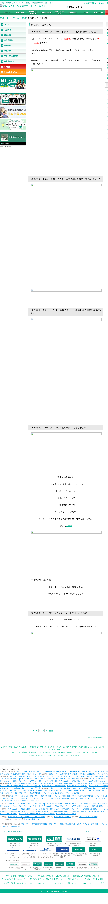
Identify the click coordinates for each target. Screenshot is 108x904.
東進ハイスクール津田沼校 (90, 811)
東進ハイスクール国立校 (81, 788)
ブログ (48, 749)
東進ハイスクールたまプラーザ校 (37, 798)
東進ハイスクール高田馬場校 (10, 774)
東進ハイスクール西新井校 (9, 779)
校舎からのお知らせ (64, 747)
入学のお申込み (92, 752)
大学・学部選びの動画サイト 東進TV (20, 876)
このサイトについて (43, 883)
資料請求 (82, 752)
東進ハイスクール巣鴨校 (67, 781)
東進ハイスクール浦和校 (16, 804)
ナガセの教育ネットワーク (12, 831)
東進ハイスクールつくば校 (17, 817)
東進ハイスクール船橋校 (8, 814)
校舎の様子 (52, 747)
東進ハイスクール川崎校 (57, 796)
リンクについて (58, 883)
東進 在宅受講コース (32, 819)
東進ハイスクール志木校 (8, 806)
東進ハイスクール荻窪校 (8, 781)
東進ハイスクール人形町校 (31, 774)
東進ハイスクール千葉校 (70, 811)
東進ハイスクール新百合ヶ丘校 (83, 824)
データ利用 (100, 883)
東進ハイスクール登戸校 (78, 798)
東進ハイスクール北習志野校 (10, 811)
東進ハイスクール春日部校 (54, 804)
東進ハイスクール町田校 (8, 793)
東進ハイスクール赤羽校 (58, 774)
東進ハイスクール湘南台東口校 (78, 796)
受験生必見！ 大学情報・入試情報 (86, 876)
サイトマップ (74, 755)
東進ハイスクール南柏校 (46, 814)
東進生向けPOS (72, 752)
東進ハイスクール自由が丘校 (30, 786)
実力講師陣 (33, 752)
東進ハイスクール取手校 (36, 817)
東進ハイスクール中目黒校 (9, 788)
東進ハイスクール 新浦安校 (13, 18)
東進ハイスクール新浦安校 (31, 811)
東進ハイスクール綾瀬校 (17, 776)
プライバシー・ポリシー (59, 755)
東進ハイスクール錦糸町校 (93, 776)
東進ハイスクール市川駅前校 (38, 809)
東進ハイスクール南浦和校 (88, 806)
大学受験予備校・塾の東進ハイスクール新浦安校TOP (20, 747)
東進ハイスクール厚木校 (38, 796)
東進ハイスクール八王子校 (69, 790)
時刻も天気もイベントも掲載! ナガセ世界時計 (85, 879)
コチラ (69, 526)
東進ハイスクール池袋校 (96, 779)
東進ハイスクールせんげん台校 (30, 806)
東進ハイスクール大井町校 (17, 783)
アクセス (43, 747)
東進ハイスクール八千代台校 (66, 814)
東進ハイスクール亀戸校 (54, 776)
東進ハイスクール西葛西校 (29, 779)
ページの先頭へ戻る (96, 737)
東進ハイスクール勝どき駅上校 (48, 772)
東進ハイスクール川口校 (74, 804)
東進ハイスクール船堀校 (49, 779)
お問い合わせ (71, 883)
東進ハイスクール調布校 (49, 790)
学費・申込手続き (59, 752)
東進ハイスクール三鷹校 (27, 793)
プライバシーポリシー (86, 883)
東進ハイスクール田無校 (32, 790)
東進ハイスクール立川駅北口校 (11, 790)
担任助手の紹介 (77, 747)
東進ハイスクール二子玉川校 (30, 788)
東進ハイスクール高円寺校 (28, 781)
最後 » (52, 731)
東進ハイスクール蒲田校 (37, 783)
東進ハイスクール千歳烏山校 (77, 786)
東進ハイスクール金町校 (35, 776)
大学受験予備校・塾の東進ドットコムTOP (19, 883)
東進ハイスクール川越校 (92, 804)
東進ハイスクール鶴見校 (59, 798)
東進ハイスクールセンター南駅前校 (12, 798)
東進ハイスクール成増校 (86, 781)
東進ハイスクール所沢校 (69, 806)
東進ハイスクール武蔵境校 (69, 793)
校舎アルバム (56, 749)
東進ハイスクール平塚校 (96, 798)
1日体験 (32, 755)
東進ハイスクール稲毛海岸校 (60, 809)
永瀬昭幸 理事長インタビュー (94, 3)
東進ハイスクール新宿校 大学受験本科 (73, 772)
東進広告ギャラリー (7, 143)
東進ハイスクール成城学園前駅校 (54, 786)
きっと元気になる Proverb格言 (13, 879)
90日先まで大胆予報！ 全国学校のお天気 (53, 876)
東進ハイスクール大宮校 (35, 804)
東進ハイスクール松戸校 (27, 814)
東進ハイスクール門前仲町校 (69, 779)
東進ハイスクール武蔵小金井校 (48, 793)
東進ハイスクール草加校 (50, 806)
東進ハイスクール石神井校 (48, 781)
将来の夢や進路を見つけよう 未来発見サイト (46, 879)
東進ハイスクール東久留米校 (90, 790)
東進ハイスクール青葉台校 (18, 796)
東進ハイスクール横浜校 (30, 801)
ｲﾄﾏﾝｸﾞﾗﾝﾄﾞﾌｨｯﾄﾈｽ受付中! (13, 860)
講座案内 (24, 752)
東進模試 (48, 752)
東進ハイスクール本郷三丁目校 (79, 774)
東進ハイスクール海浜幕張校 (82, 809)
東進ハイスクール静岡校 (62, 817)
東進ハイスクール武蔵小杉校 (10, 801)
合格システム (15, 752)
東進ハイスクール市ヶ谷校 (25, 772)
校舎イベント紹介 (90, 747)
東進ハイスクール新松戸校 (51, 811)
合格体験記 (102, 747)
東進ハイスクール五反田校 (56, 783)
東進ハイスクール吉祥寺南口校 (60, 788)
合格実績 (41, 752)
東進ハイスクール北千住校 (73, 776)
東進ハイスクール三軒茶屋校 (77, 783)
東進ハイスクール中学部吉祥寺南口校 (34, 824)
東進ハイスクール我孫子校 (17, 809)
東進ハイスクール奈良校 (88, 817)
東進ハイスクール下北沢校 (9, 786)
